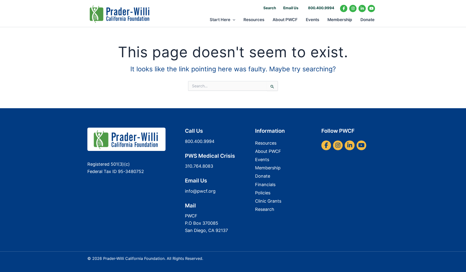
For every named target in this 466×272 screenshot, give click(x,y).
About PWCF (285, 19)
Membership (339, 19)
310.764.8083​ (199, 166)
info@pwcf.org (200, 191)
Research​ (264, 209)
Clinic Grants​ (268, 201)
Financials (265, 184)
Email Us (290, 8)
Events (312, 19)
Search (269, 8)
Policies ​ (263, 192)
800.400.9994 (321, 8)
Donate (367, 19)
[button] (232, 19)
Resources (253, 19)
